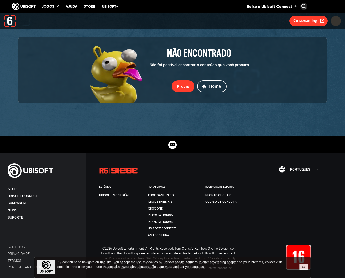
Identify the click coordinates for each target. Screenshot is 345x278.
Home (215, 86)
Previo (183, 86)
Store (13, 189)
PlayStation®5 (160, 215)
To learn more (162, 267)
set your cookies (192, 267)
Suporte (15, 217)
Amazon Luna (158, 235)
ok (303, 266)
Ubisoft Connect (23, 196)
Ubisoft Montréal (114, 195)
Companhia (17, 203)
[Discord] (172, 145)
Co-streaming (305, 20)
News (12, 210)
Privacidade (19, 253)
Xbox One (155, 208)
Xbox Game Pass (161, 195)
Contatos (16, 246)
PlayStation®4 (160, 222)
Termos (14, 260)
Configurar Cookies (26, 267)
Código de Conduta (221, 201)
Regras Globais (218, 195)
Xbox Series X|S (160, 201)
